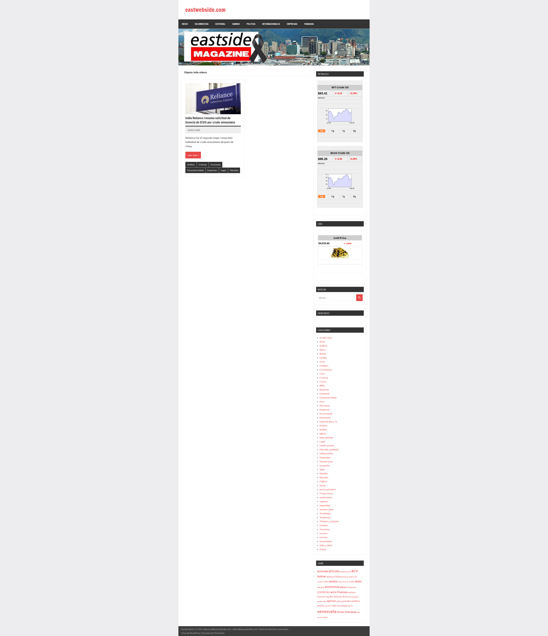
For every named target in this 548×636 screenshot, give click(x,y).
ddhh (322, 385)
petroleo (346, 600)
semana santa (326, 509)
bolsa (338, 576)
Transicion (325, 529)
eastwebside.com (205, 10)
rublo (333, 605)
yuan (325, 617)
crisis (322, 373)
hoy (327, 596)
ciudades (324, 365)
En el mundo (326, 413)
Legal (223, 170)
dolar (358, 581)
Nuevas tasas (326, 461)
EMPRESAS (292, 24)
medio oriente (327, 445)
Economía (215, 164)
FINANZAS (309, 24)
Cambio (236, 24)
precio (323, 485)
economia (332, 587)
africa (322, 341)
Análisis (191, 164)
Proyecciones (326, 493)
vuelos (323, 549)
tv (352, 605)
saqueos (324, 501)
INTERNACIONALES (271, 24)
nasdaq (319, 601)
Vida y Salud (326, 545)
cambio (323, 357)
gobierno (352, 592)
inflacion (338, 596)
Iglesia (323, 433)
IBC (331, 596)
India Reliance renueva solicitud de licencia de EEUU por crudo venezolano (210, 120)
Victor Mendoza (346, 611)
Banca (323, 349)
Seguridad (325, 505)
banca (349, 571)
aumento (343, 571)
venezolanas (326, 541)
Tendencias (325, 517)
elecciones (325, 405)
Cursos (323, 381)
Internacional (326, 437)
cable (326, 581)
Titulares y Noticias (329, 521)
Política (323, 481)
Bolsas (323, 353)
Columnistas (201, 24)
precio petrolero (328, 489)
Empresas (212, 170)
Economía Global (195, 170)
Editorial (220, 24)
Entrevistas (325, 417)
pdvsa (339, 601)
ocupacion (325, 465)
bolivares (331, 576)
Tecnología (325, 513)
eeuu (322, 401)
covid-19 (345, 582)
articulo (334, 571)
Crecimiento (326, 369)
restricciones (326, 497)
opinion (331, 600)
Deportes (324, 389)
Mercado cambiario (329, 449)
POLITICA (251, 24)
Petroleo (234, 170)
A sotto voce (326, 337)
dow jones (320, 587)
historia (323, 425)
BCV (354, 571)
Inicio (185, 24)
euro (334, 592)
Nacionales (325, 457)
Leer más (192, 155)
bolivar (321, 576)
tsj (349, 605)
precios (328, 606)
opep (322, 469)
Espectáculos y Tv (328, 421)
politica (356, 600)
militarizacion (326, 453)
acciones (322, 571)
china (340, 582)
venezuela (326, 611)
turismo (323, 533)
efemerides (351, 587)
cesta (322, 361)
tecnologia (342, 605)
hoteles (323, 429)
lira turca (347, 596)
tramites (324, 525)
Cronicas (203, 164)
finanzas (342, 592)
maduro (355, 597)
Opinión (324, 473)
